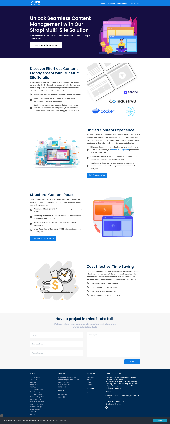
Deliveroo (90, 382)
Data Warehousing (36, 389)
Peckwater (90, 377)
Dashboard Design (36, 404)
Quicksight (33, 382)
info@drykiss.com (114, 404)
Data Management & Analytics (69, 380)
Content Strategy (36, 394)
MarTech (33, 412)
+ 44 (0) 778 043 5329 (116, 402)
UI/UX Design (62, 387)
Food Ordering (35, 377)
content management (120, 150)
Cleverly (89, 385)
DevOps (33, 414)
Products (61, 391)
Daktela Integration (37, 397)
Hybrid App (34, 385)
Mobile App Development (67, 377)
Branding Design (36, 407)
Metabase (33, 380)
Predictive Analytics (37, 402)
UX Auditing (62, 397)
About (89, 392)
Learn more (63, 420)
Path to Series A (63, 382)
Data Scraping (35, 392)
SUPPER (89, 380)
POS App (33, 387)
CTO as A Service (64, 385)
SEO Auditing (62, 395)
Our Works (91, 373)
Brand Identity (35, 409)
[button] (46, 45)
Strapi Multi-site (35, 399)
